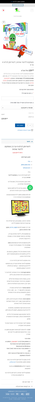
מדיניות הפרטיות (22, 397)
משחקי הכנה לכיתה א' (17, 16)
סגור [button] (11, 2)
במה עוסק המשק (25, 165)
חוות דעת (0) (26, 382)
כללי (29, 161)
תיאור (28, 141)
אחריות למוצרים (6, 397)
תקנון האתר (29, 397)
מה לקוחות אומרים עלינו (23, 386)
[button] (32, 10)
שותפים (10, 399)
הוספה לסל (20, 125)
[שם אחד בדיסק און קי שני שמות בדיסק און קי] (17, 108)
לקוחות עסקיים (17, 399)
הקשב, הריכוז (13, 227)
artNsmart (13, 362)
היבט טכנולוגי (26, 168)
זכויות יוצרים (14, 397)
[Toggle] (32, 141)
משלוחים (24, 399)
